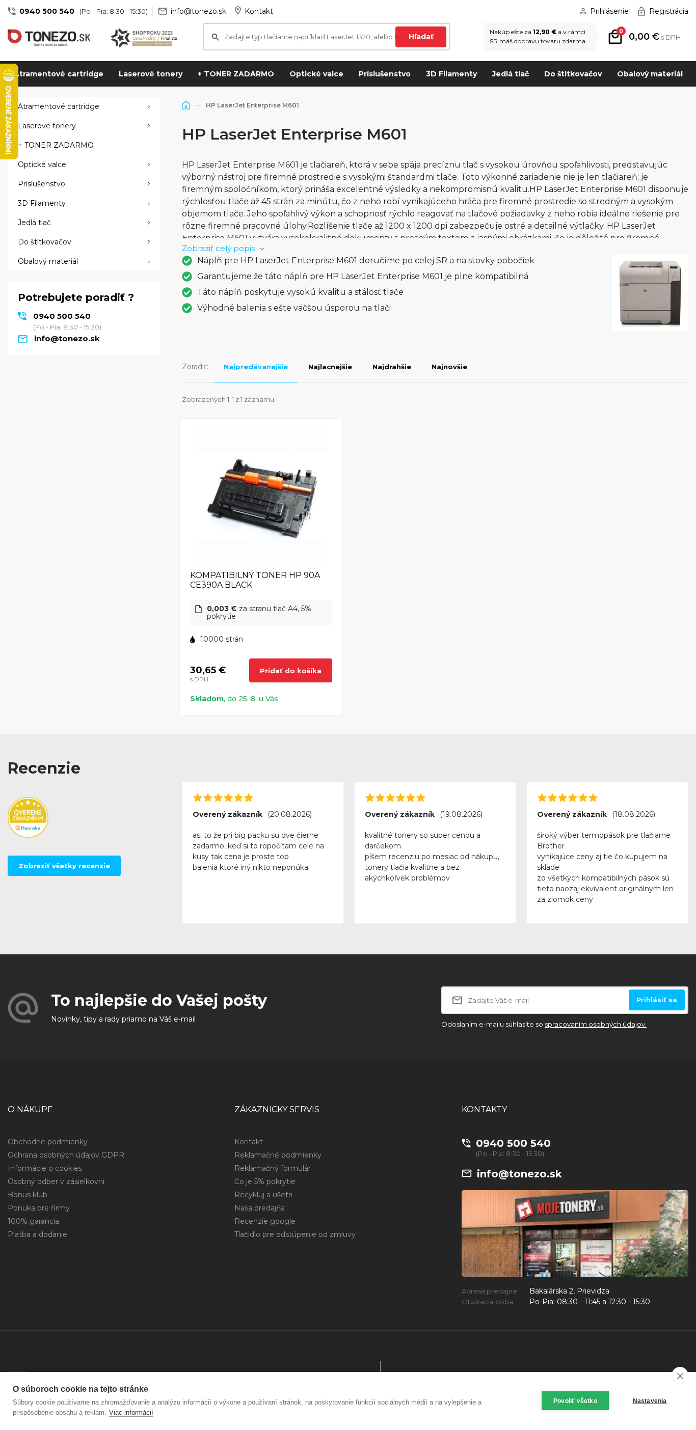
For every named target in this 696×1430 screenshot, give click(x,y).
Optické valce (316, 73)
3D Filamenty (451, 73)
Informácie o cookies (45, 1168)
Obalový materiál (650, 73)
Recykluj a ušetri (263, 1194)
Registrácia (668, 11)
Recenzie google (265, 1221)
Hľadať (421, 36)
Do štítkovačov (573, 73)
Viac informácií (131, 1412)
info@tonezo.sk (198, 11)
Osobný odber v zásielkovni (56, 1181)
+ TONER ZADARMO (236, 73)
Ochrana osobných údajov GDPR (66, 1155)
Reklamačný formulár (272, 1168)
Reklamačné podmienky (278, 1155)
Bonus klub (27, 1194)
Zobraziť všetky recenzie (64, 866)
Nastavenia (650, 1401)
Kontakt (259, 11)
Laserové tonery (150, 73)
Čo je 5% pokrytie (265, 1181)
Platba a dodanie (37, 1234)
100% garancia (33, 1221)
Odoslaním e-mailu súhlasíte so (544, 1024)
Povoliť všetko (575, 1401)
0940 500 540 (46, 11)
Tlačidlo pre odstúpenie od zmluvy (295, 1234)
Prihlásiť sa (656, 1000)
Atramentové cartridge (58, 73)
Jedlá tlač (510, 73)
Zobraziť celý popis (218, 248)
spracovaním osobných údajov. (596, 1024)
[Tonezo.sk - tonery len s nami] (51, 38)
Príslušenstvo (385, 73)
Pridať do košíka (291, 671)
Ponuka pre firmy (39, 1208)
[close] (680, 1375)
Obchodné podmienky (48, 1141)
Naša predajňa (259, 1208)
